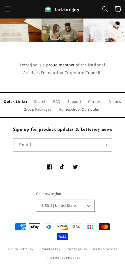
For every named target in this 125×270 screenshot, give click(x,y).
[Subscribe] (105, 145)
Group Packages (38, 109)
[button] (7, 9)
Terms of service (105, 249)
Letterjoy (26, 249)
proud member (60, 65)
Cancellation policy (65, 258)
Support (74, 101)
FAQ (56, 101)
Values (115, 101)
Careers (95, 101)
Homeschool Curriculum (80, 109)
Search (40, 101)
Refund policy (50, 249)
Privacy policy (76, 249)
